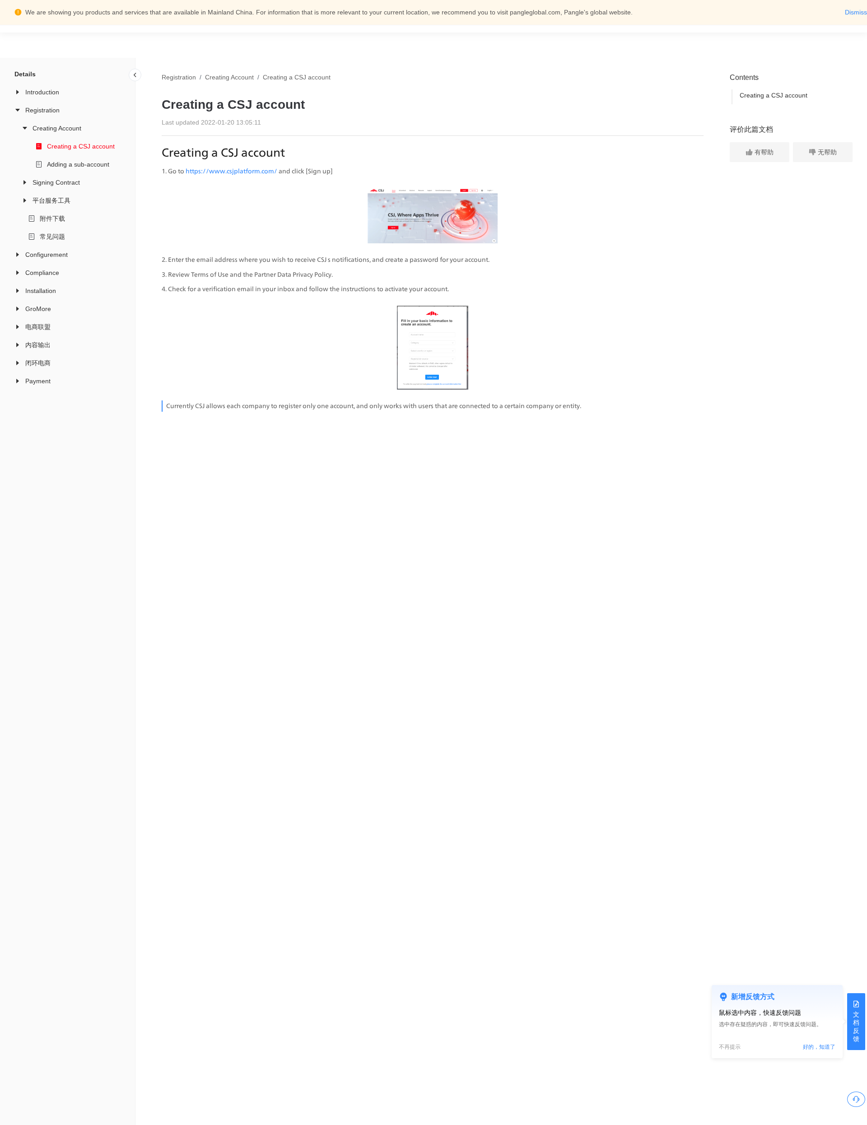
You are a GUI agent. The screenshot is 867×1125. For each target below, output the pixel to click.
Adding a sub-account (78, 164)
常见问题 (52, 236)
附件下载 (52, 218)
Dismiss (856, 12)
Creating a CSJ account (81, 146)
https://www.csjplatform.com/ (231, 171)
